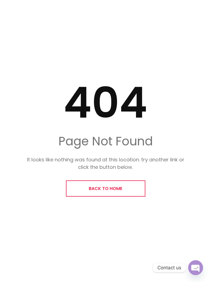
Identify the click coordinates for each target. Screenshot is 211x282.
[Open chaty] (195, 267)
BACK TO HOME (105, 188)
